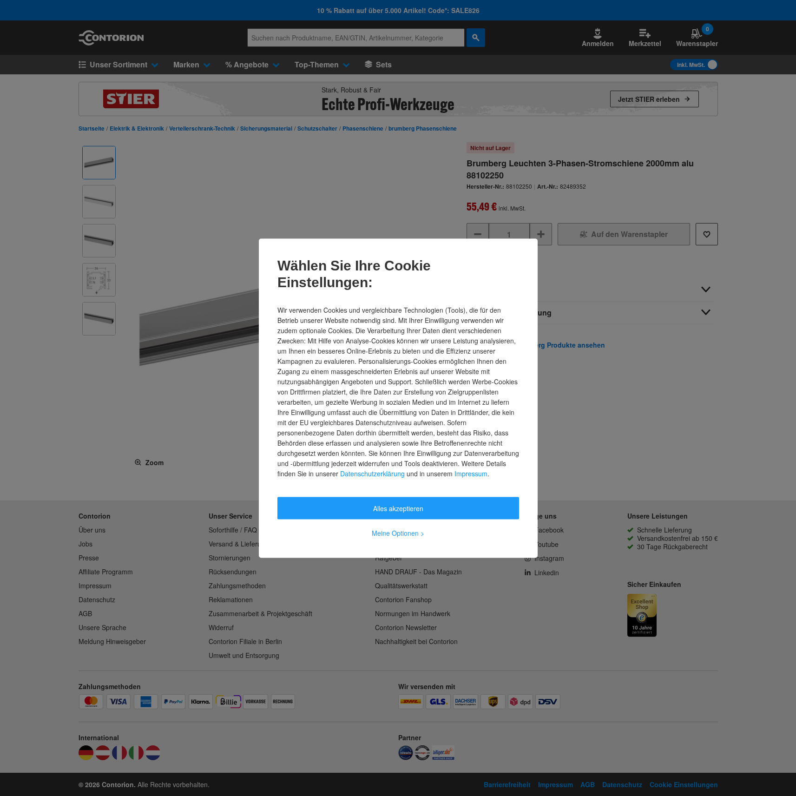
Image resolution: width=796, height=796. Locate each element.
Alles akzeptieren (398, 508)
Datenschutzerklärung (372, 473)
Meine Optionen (398, 532)
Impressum (470, 473)
